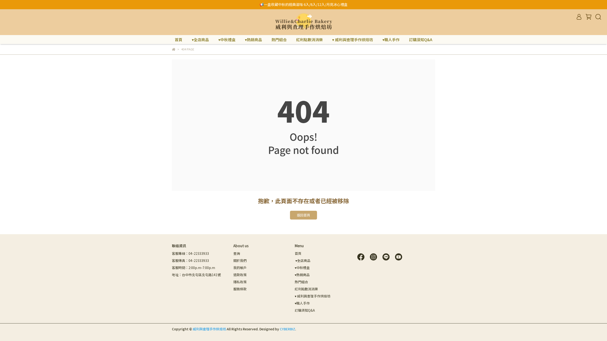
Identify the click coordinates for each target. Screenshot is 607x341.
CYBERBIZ (287, 329)
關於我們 (240, 260)
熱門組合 (279, 39)
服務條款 (240, 289)
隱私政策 (240, 281)
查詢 (236, 253)
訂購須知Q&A (420, 39)
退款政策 (240, 274)
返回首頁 (303, 215)
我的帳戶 (240, 267)
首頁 (178, 39)
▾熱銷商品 (253, 39)
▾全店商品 (200, 39)
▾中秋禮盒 (226, 39)
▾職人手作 (391, 39)
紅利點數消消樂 (309, 39)
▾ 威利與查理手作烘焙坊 (352, 39)
